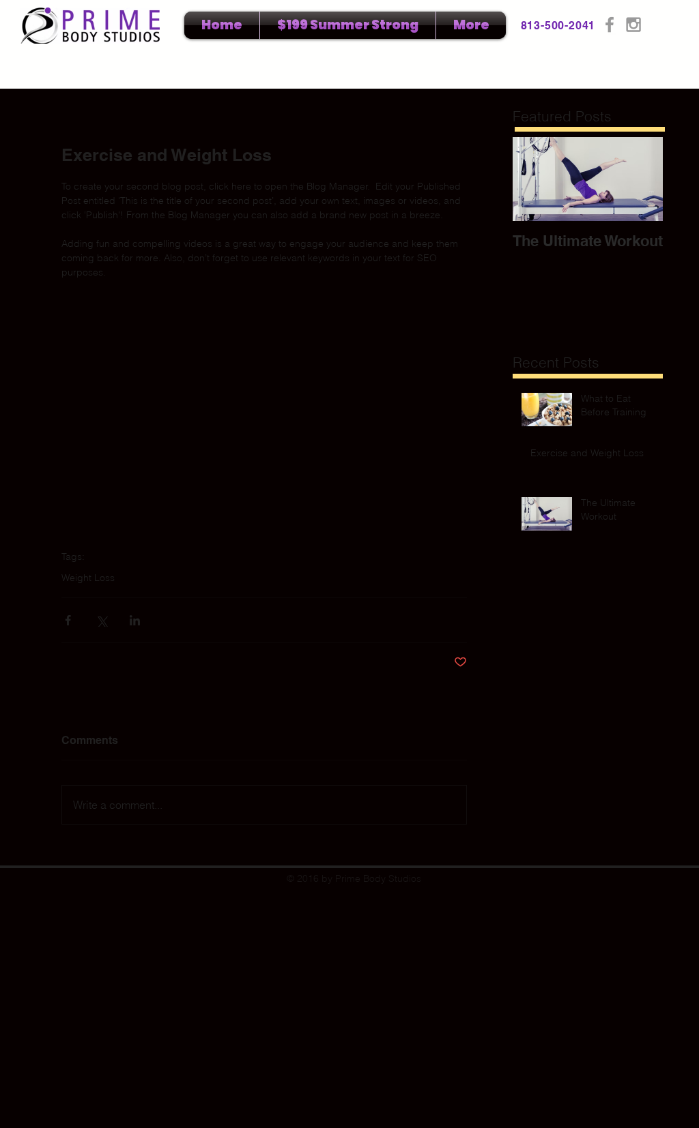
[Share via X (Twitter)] (101, 620)
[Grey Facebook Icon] (609, 24)
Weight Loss (88, 578)
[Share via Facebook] (67, 620)
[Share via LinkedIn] (134, 620)
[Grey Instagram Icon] (633, 24)
